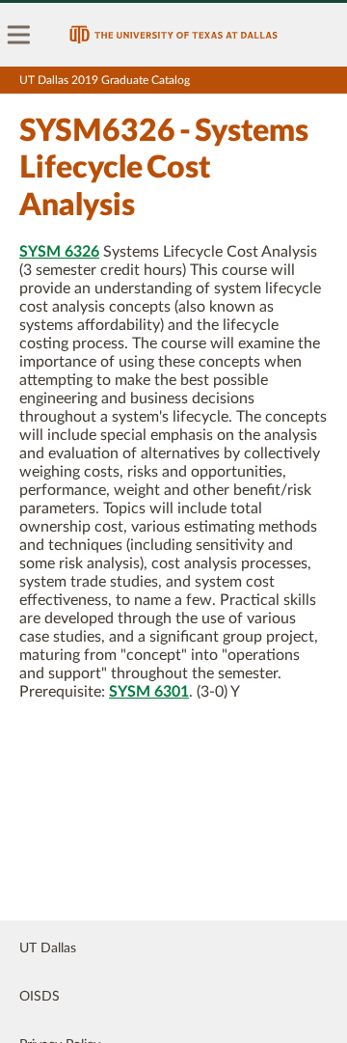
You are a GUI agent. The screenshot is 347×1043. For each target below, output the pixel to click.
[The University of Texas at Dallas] (173, 35)
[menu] (19, 35)
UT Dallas (47, 948)
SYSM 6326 (59, 252)
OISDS (39, 996)
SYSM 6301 (149, 692)
